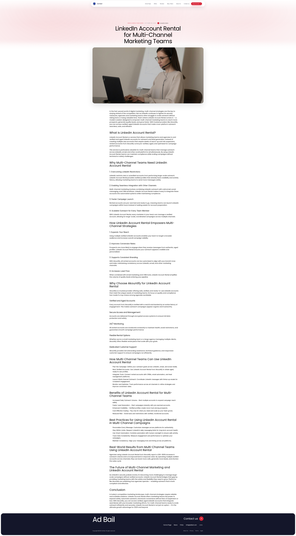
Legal (201, 531)
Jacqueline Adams (164, 23)
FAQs (181, 525)
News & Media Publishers (136, 23)
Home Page (167, 525)
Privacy (192, 531)
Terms (197, 531)
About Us (185, 531)
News (176, 525)
